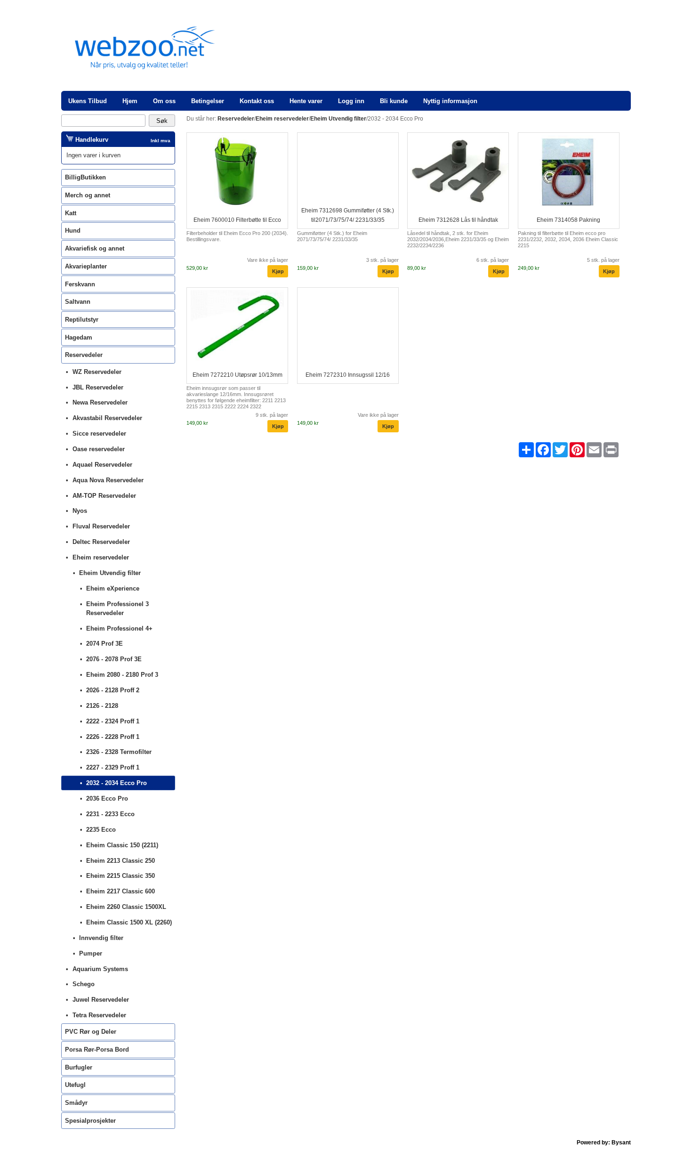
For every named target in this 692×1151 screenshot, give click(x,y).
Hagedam (78, 337)
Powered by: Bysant (604, 1142)
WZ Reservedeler (96, 371)
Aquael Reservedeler (102, 464)
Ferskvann (80, 284)
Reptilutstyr (81, 319)
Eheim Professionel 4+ (119, 628)
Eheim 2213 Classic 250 (120, 860)
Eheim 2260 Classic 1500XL (126, 906)
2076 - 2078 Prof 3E (114, 659)
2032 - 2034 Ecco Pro (116, 782)
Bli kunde (394, 101)
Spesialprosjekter (90, 1120)
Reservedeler (84, 354)
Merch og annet (87, 195)
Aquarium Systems (100, 969)
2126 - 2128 (102, 705)
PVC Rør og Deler (90, 1031)
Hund (72, 230)
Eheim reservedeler (100, 557)
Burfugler (78, 1067)
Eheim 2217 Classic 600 (120, 891)
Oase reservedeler (98, 449)
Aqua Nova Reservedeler (108, 480)
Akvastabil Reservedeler (107, 417)
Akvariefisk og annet (94, 248)
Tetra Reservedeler (99, 1015)
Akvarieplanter (86, 266)
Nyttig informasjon (450, 101)
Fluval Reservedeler (101, 526)
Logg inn (351, 101)
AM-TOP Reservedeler (104, 495)
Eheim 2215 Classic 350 (120, 875)
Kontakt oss (257, 101)
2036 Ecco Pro (107, 798)
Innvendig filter (101, 937)
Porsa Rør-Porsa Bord (97, 1049)
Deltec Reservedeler (101, 541)
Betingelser (207, 101)
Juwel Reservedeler (100, 999)
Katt (70, 213)
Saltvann (77, 301)
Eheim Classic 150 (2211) (122, 845)
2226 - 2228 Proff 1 (112, 736)
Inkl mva (160, 140)
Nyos (79, 510)
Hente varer (306, 101)
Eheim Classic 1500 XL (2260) (129, 922)
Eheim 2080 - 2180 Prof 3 (122, 674)
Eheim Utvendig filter (110, 572)
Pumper (90, 953)
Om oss (164, 101)
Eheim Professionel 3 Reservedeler (117, 608)
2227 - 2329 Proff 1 (112, 767)
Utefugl (75, 1084)
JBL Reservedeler (97, 387)
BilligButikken (85, 177)
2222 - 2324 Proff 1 (112, 721)
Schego (83, 984)
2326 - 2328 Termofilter (119, 751)
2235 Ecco (101, 829)
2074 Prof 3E (104, 643)
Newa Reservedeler (100, 402)
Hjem (129, 101)
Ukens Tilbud (87, 101)
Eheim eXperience (112, 588)
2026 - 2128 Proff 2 (112, 690)
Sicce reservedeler (99, 433)
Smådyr (76, 1102)
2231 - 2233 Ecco (110, 814)
